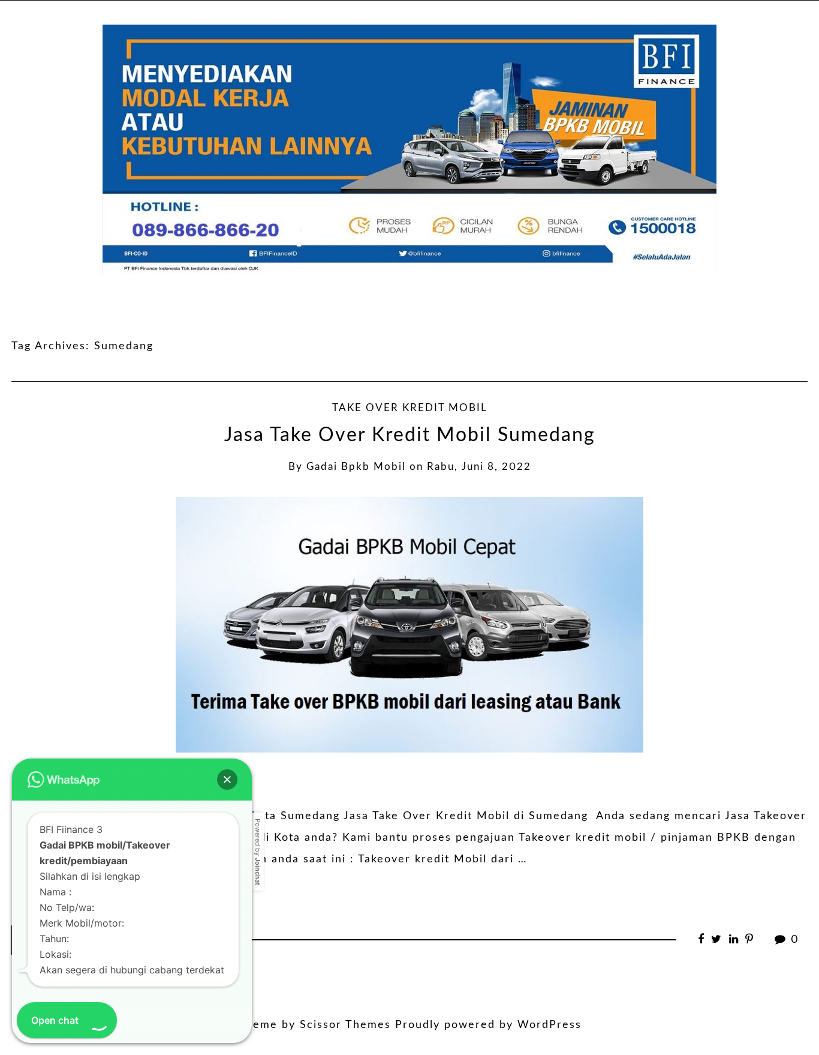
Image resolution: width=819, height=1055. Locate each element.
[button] (227, 779)
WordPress (549, 1025)
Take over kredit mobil (409, 408)
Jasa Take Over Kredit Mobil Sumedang (409, 435)
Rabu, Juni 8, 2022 (479, 467)
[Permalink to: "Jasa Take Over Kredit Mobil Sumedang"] (409, 624)
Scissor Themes (345, 1025)
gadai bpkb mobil (356, 467)
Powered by (258, 852)
